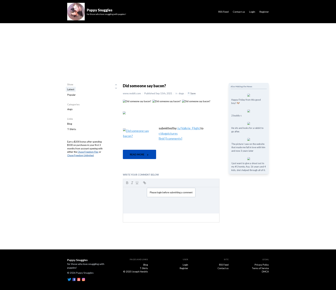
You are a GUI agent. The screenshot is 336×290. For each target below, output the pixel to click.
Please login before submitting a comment (171, 192)
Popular (71, 94)
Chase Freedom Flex (88, 151)
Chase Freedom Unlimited (80, 155)
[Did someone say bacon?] (137, 101)
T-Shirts (71, 129)
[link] (162, 138)
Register (264, 11)
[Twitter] (69, 279)
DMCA (265, 271)
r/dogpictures (168, 133)
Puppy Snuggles (77, 260)
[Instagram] (83, 279)
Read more (137, 154)
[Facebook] (74, 279)
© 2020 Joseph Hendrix (135, 271)
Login (252, 11)
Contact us (239, 11)
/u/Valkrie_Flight (188, 128)
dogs (70, 109)
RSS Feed (223, 11)
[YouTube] (79, 279)
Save (193, 93)
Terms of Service (260, 268)
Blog (69, 123)
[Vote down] (116, 88)
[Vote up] (116, 84)
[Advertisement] (168, 49)
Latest (70, 89)
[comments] (174, 138)
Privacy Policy (262, 264)
